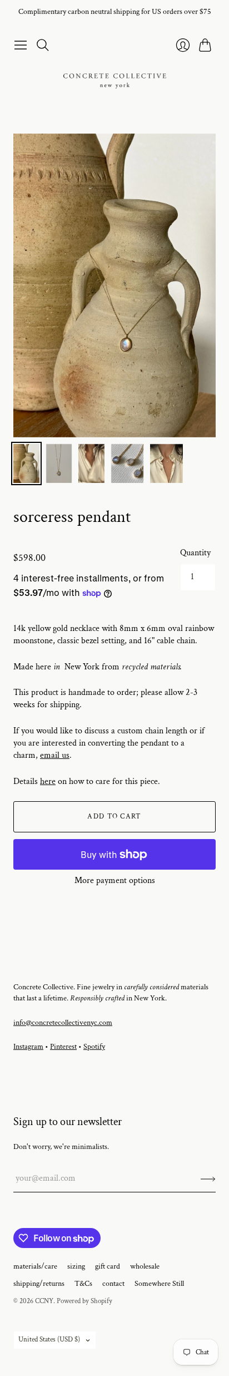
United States (49, 1339)
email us (54, 755)
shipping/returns (38, 1284)
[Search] (42, 45)
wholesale (145, 1266)
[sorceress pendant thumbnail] (26, 463)
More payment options (114, 880)
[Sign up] (208, 1178)
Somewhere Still (159, 1284)
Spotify (94, 1047)
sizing (76, 1266)
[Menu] (20, 45)
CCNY (44, 1301)
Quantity (195, 553)
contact (113, 1284)
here (48, 781)
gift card (107, 1266)
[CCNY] (114, 80)
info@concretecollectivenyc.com (62, 1023)
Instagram (28, 1047)
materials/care (35, 1266)
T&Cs (83, 1284)
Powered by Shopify (84, 1301)
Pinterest (63, 1047)
